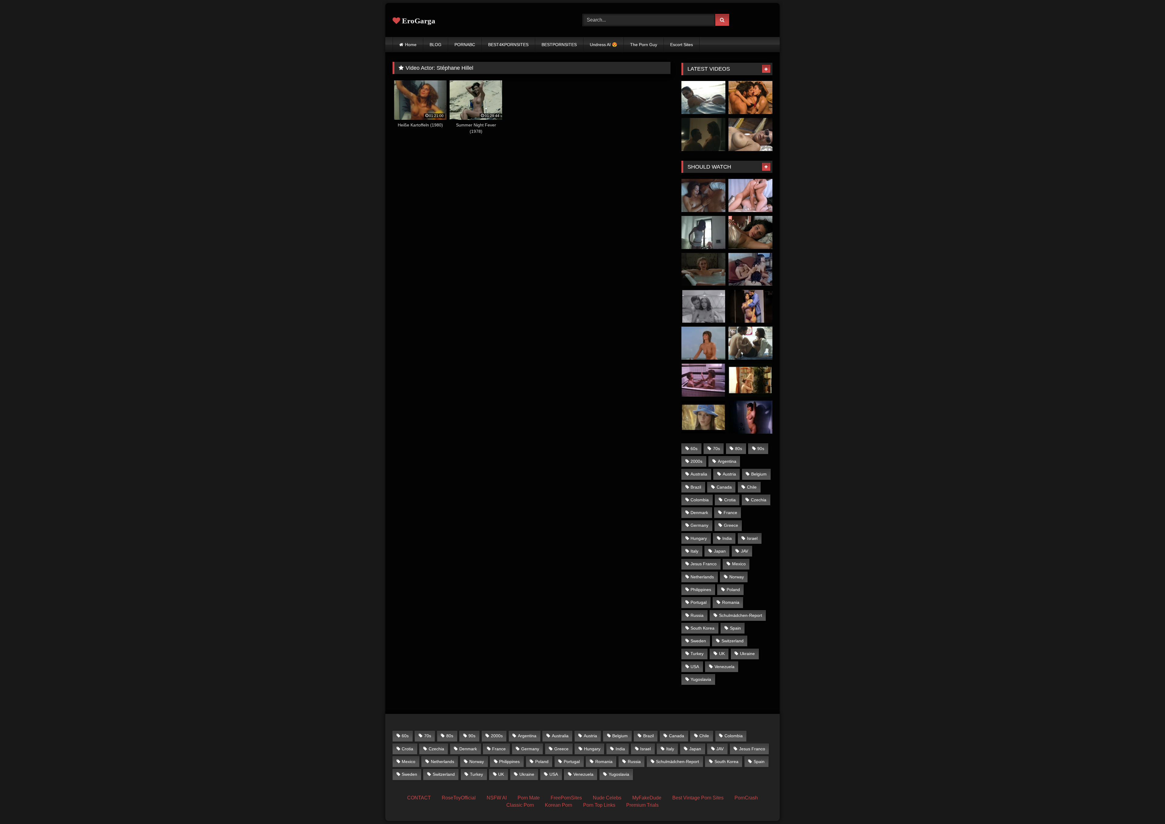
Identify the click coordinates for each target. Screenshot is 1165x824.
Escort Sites (681, 44)
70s (716, 448)
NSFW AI (497, 797)
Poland (733, 589)
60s (694, 448)
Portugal (699, 602)
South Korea (702, 628)
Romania (730, 602)
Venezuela (724, 666)
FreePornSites (566, 797)
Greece (731, 525)
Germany (699, 525)
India (727, 538)
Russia (697, 615)
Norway (736, 576)
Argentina (727, 461)
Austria (729, 474)
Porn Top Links (599, 805)
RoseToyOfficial (459, 797)
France (730, 512)
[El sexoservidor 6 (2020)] (750, 306)
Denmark (699, 512)
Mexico (739, 563)
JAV (744, 551)
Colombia (700, 499)
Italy (694, 551)
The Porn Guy (643, 44)
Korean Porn (558, 805)
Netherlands (702, 576)
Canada (724, 487)
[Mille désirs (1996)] (750, 380)
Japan (720, 551)
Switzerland (732, 640)
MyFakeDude (646, 797)
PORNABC (464, 44)
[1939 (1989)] (703, 269)
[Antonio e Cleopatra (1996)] (750, 195)
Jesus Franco (704, 563)
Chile (752, 487)
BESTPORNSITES (559, 44)
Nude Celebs (607, 797)
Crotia (730, 499)
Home (411, 44)
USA (695, 666)
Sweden (698, 640)
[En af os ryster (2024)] (703, 134)
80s (738, 448)
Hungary (699, 538)
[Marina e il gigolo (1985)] (750, 269)
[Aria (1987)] (703, 380)
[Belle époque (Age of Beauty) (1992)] (750, 232)
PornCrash (746, 797)
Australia (699, 474)
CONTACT (419, 797)
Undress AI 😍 (603, 44)
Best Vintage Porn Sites (698, 797)
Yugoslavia (701, 679)
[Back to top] (1146, 806)
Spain (735, 628)
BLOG (435, 44)
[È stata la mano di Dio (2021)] (750, 134)
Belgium (759, 474)
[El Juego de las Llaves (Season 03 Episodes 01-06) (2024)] (750, 97)
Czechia (758, 499)
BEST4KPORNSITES (508, 44)
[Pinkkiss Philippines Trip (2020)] (703, 97)
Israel (752, 538)
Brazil (696, 487)
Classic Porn (520, 805)
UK (722, 653)
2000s (696, 461)
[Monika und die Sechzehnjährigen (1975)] (703, 417)
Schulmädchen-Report (740, 615)
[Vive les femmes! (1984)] (703, 343)
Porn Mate (529, 797)
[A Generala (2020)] (703, 195)
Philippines (701, 589)
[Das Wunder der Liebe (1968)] (703, 306)
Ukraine (747, 653)
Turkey (697, 653)
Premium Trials (642, 805)
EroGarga (417, 21)
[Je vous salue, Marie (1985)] (703, 232)
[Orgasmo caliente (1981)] (750, 417)
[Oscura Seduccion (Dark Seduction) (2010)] (750, 343)
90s (760, 448)
